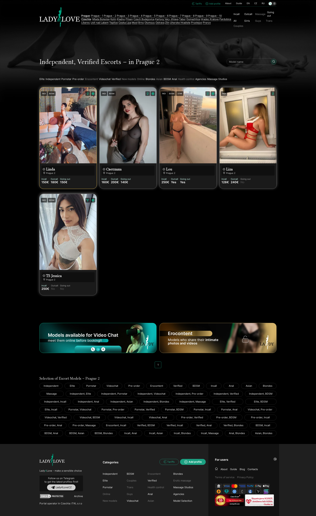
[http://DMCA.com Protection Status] (52, 496)
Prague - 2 (110, 15)
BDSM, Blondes (104, 433)
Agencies (200, 79)
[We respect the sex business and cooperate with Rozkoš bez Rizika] (259, 500)
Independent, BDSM (260, 393)
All (235, 20)
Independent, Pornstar (114, 393)
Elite (42, 79)
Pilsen (129, 19)
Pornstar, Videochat (79, 409)
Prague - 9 (201, 15)
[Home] (216, 468)
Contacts (253, 469)
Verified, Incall (175, 425)
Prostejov (196, 22)
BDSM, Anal (51, 433)
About (228, 3)
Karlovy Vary (162, 19)
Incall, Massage (210, 433)
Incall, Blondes (182, 433)
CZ (255, 3)
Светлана (114, 169)
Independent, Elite (80, 393)
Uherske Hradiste (180, 22)
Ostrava (160, 22)
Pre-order (78, 79)
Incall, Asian (156, 433)
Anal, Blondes (237, 433)
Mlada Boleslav (101, 19)
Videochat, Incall (123, 417)
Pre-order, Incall (260, 417)
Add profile (215, 3)
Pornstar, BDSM (174, 409)
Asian (249, 385)
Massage (51, 393)
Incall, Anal (130, 433)
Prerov (207, 22)
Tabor (182, 19)
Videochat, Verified (56, 417)
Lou (169, 169)
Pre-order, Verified (192, 417)
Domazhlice (193, 19)
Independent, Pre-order (189, 393)
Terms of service (225, 477)
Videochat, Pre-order (260, 409)
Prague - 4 (136, 15)
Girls (247, 20)
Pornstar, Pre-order (113, 409)
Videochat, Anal (158, 417)
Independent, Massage (192, 401)
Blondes (150, 79)
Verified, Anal (204, 425)
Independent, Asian (121, 401)
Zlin (167, 22)
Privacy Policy (245, 477)
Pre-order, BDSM (226, 417)
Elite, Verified (227, 401)
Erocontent (156, 385)
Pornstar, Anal (229, 409)
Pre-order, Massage (84, 425)
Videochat (105, 79)
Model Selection (182, 500)
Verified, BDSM (146, 425)
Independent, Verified (226, 393)
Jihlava (174, 19)
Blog (242, 469)
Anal (174, 79)
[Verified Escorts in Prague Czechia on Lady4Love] (60, 19)
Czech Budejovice (144, 19)
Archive (78, 496)
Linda (50, 169)
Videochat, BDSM (90, 417)
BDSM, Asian (76, 433)
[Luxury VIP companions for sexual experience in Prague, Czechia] (52, 460)
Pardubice (225, 19)
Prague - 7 (175, 15)
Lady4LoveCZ (64, 487)
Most (135, 22)
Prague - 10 (215, 15)
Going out (270, 14)
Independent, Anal (88, 401)
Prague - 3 (123, 15)
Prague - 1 (97, 15)
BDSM (167, 79)
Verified (116, 79)
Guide (239, 3)
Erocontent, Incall (116, 425)
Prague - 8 (188, 15)
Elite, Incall (51, 409)
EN (248, 3)
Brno (141, 22)
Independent (53, 79)
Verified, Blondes (233, 425)
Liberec (85, 22)
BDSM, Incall (263, 425)
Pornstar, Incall (202, 409)
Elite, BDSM (261, 401)
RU (263, 3)
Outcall (248, 14)
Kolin (113, 19)
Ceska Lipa (124, 22)
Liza (229, 169)
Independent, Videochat (151, 393)
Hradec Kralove (210, 19)
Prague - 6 (162, 15)
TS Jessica (54, 276)
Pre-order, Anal (53, 425)
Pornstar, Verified (145, 409)
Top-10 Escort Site (235, 500)
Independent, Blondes (156, 401)
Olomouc (150, 22)
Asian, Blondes (263, 433)
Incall (237, 14)
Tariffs (198, 3)
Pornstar (66, 79)
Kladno (121, 19)
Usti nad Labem (100, 22)
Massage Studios (217, 79)
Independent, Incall (55, 401)
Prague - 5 (149, 15)
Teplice (113, 22)
